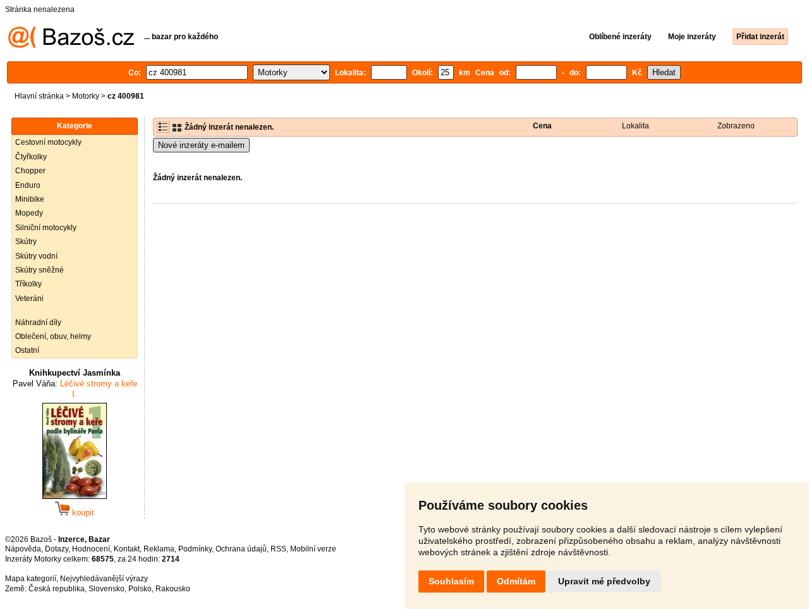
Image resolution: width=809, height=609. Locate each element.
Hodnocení (91, 548)
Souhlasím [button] (451, 581)
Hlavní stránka (39, 96)
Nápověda (23, 548)
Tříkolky (28, 284)
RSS (278, 548)
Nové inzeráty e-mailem (201, 145)
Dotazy (56, 548)
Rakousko (172, 588)
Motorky (85, 96)
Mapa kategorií (30, 578)
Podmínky (195, 548)
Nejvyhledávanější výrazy (104, 578)
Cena (542, 125)
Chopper (30, 170)
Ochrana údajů (241, 548)
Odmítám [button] (516, 581)
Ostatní (27, 350)
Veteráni (29, 298)
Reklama (158, 548)
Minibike (29, 199)
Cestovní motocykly (48, 142)
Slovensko (106, 588)
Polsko (140, 588)
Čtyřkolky (31, 156)
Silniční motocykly (45, 227)
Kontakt (127, 548)
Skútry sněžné (39, 270)
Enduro (27, 185)
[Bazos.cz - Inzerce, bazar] (71, 45)
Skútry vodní (36, 256)
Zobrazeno (736, 125)
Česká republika (56, 588)
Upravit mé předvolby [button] (604, 581)
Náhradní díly (38, 322)
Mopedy (29, 213)
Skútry (26, 241)
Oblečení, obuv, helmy (53, 336)
